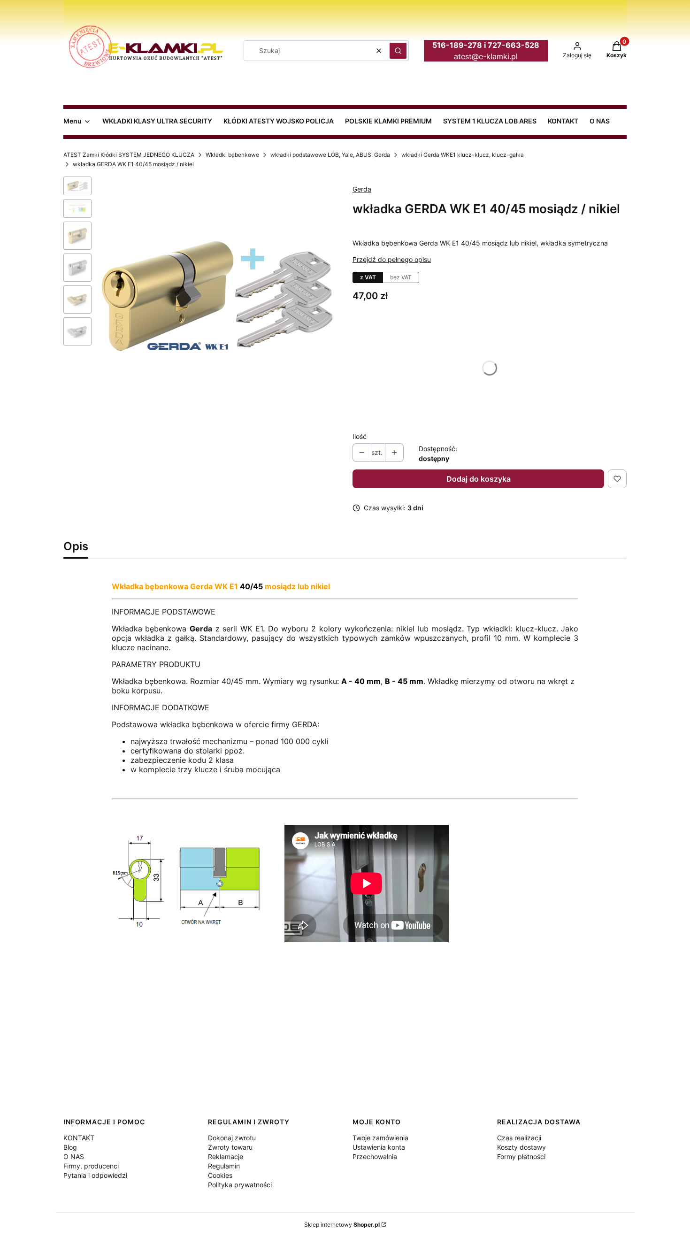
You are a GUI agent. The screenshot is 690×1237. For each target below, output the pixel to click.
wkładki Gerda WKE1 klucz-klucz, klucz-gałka (462, 154)
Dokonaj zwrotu (232, 1138)
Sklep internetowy (342, 1224)
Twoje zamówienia (380, 1138)
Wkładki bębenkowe (232, 154)
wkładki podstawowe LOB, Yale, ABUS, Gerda (330, 154)
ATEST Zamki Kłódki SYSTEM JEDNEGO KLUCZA (128, 154)
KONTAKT (78, 1138)
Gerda (362, 189)
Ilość (360, 436)
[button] (398, 51)
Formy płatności (521, 1156)
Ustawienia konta (379, 1147)
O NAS (73, 1156)
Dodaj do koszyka (478, 479)
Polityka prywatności (240, 1185)
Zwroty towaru (230, 1147)
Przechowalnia (375, 1156)
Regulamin (224, 1166)
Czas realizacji (519, 1138)
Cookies (220, 1175)
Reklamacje (225, 1156)
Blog (70, 1147)
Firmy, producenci (91, 1166)
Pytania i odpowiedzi (95, 1175)
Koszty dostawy (521, 1147)
